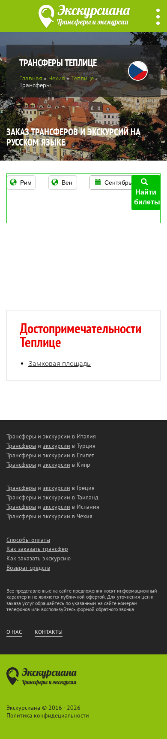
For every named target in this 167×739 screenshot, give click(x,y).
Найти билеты (147, 197)
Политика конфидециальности (47, 715)
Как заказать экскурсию (38, 558)
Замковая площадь (59, 363)
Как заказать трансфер (37, 549)
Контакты (49, 632)
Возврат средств (28, 568)
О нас (14, 632)
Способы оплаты (28, 540)
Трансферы (21, 436)
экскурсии (56, 436)
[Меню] (158, 17)
